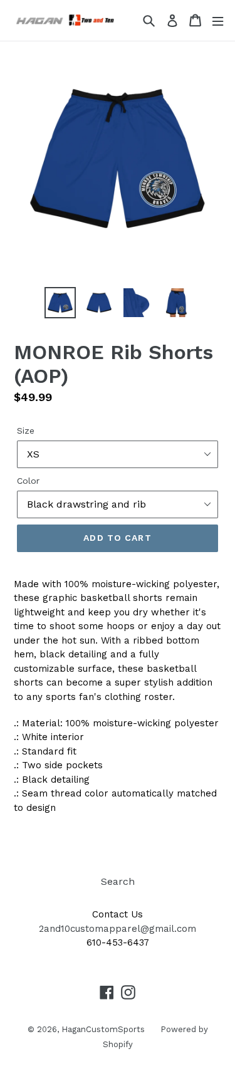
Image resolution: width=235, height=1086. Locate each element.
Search (118, 881)
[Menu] (217, 20)
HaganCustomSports (103, 1029)
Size (25, 431)
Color (28, 481)
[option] (60, 302)
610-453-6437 (117, 942)
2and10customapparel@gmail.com (117, 928)
